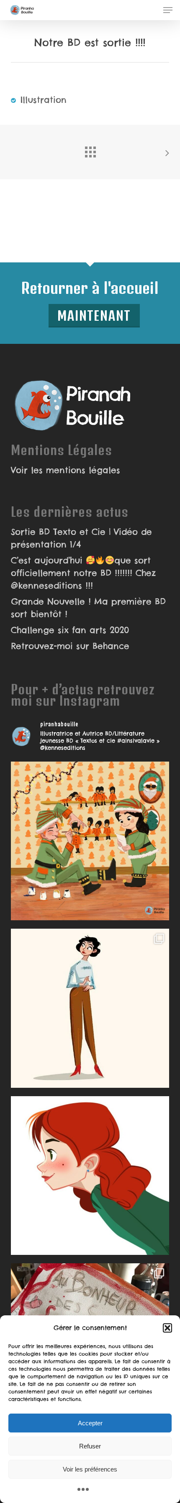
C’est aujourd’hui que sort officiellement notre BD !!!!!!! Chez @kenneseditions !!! (83, 573)
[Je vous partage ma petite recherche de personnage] (90, 1008)
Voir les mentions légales (65, 470)
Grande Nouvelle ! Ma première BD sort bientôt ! (88, 607)
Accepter (90, 1423)
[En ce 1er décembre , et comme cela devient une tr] (90, 841)
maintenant (94, 315)
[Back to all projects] (90, 149)
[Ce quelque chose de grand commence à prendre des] (90, 1175)
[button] (167, 1328)
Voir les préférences (90, 1469)
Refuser (90, 1446)
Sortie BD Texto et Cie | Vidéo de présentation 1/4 (81, 538)
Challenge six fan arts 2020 (70, 630)
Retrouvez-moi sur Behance (70, 646)
